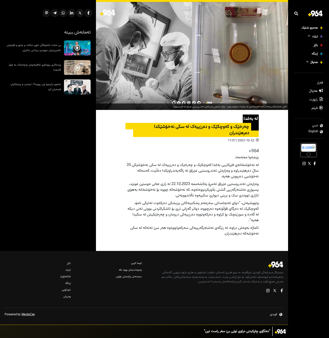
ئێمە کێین (136, 263)
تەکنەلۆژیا (65, 277)
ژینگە (315, 53)
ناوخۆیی (66, 290)
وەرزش (67, 297)
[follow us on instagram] (268, 291)
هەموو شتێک (309, 28)
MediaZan (28, 314)
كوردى (273, 314)
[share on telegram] (55, 13)
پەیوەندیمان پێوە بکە (130, 270)
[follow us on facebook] (281, 291)
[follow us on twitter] (275, 291)
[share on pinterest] (46, 13)
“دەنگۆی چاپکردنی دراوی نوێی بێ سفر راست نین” (237, 331)
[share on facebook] (88, 13)
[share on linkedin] (71, 13)
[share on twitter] (80, 13)
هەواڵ (314, 62)
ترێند (315, 36)
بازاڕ (316, 45)
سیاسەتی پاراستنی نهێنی (129, 277)
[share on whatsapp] (63, 13)
